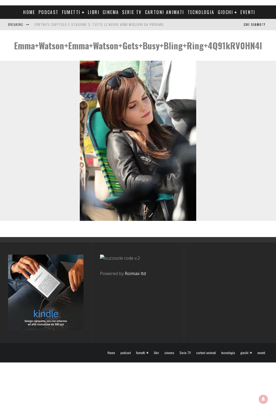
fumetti (71, 12)
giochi (225, 12)
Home (29, 12)
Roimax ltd (135, 273)
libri (93, 12)
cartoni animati (164, 12)
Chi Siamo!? (254, 24)
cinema (111, 12)
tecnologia (201, 12)
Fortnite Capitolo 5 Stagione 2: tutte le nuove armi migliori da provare (99, 24)
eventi (247, 12)
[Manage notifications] (263, 399)
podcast (49, 12)
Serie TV (132, 12)
